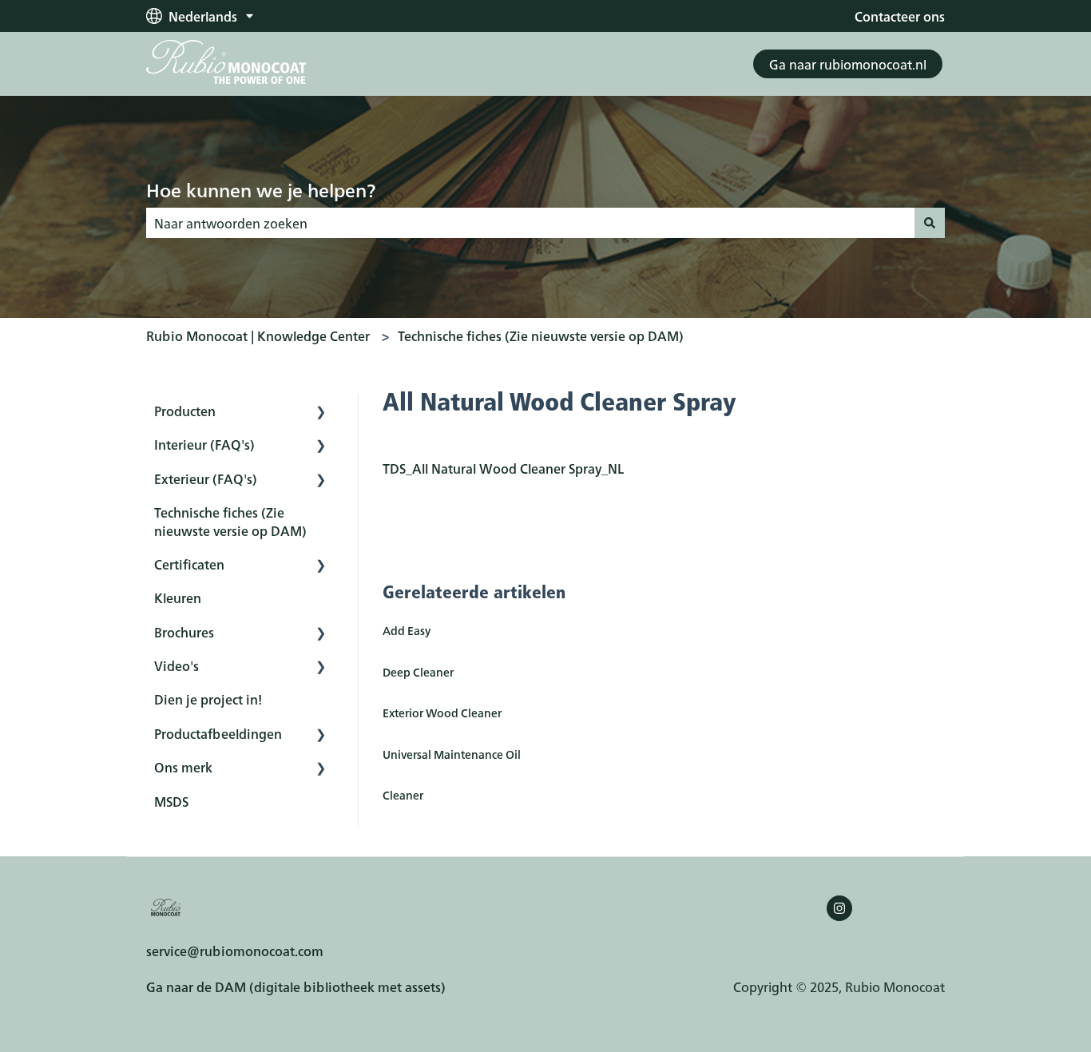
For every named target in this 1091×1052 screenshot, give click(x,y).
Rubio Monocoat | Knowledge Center (258, 335)
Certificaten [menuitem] (189, 564)
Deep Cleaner (418, 672)
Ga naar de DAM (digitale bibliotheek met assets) (296, 986)
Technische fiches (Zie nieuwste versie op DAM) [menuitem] (230, 520)
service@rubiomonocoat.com (234, 950)
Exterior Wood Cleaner (442, 713)
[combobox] (530, 223)
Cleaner (403, 795)
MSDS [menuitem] (171, 801)
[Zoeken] (929, 223)
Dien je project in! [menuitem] (208, 699)
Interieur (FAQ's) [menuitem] (204, 444)
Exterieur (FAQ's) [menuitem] (205, 478)
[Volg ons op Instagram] (839, 908)
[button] (321, 411)
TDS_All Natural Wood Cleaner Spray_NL (503, 468)
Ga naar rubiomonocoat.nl (847, 64)
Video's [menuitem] (176, 665)
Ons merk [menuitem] (183, 767)
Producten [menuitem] (185, 410)
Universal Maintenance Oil (452, 754)
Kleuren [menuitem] (177, 597)
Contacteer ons (900, 16)
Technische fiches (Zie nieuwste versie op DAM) (541, 335)
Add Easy (406, 630)
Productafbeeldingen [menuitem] (218, 733)
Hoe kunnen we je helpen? (260, 189)
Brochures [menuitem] (184, 632)
